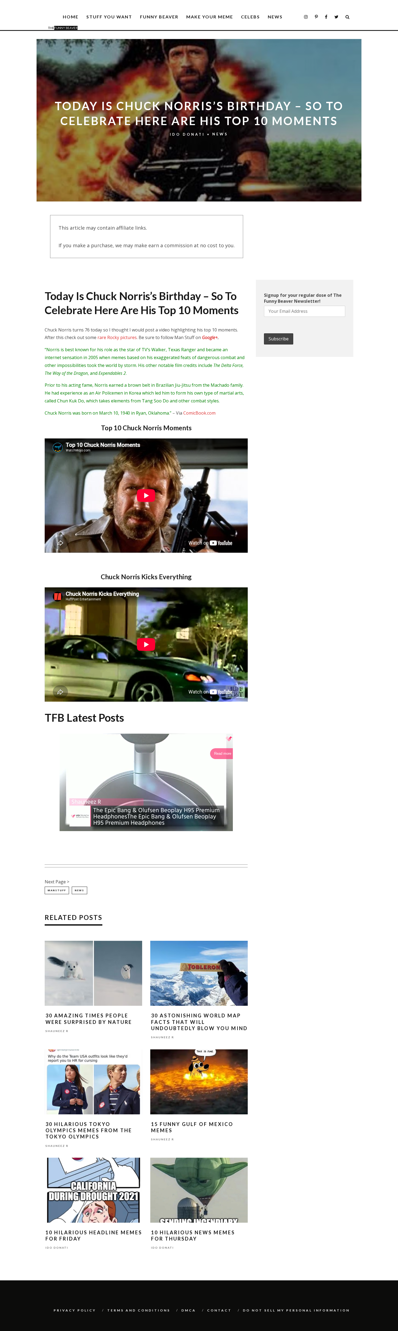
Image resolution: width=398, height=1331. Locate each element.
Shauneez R (56, 1031)
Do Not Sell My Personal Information (296, 1310)
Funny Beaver (159, 16)
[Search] (347, 17)
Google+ (210, 337)
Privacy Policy (75, 1310)
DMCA (188, 1310)
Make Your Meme (209, 16)
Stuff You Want (109, 16)
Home (71, 16)
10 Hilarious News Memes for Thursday (193, 1235)
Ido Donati (187, 134)
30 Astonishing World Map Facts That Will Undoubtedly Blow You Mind (199, 1022)
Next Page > (57, 882)
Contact (219, 1310)
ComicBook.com (199, 413)
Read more (222, 753)
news (79, 890)
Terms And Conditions (138, 1310)
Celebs (250, 16)
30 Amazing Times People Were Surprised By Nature (88, 1019)
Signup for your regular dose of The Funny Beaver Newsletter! (303, 298)
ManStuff (57, 890)
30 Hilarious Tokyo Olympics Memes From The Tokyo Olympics (88, 1130)
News (275, 16)
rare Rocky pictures (117, 337)
